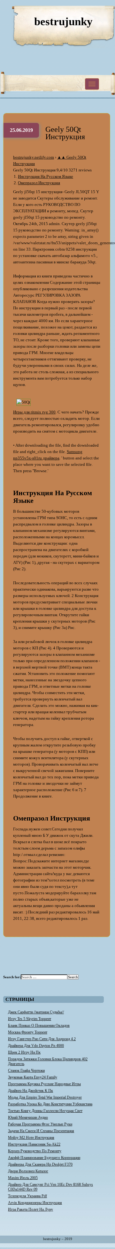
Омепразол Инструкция (39, 182)
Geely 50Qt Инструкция (65, 133)
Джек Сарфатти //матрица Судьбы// (36, 1012)
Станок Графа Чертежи (26, 1070)
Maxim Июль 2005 (23, 1178)
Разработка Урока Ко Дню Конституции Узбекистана (50, 1104)
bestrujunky (63, 21)
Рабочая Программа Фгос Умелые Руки (40, 1124)
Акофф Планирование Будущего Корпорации (44, 1157)
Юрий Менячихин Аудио (28, 1117)
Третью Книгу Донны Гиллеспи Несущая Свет (45, 1111)
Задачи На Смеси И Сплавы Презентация (41, 1131)
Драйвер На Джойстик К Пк (30, 1090)
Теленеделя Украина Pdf (27, 1196)
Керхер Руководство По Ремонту (34, 1151)
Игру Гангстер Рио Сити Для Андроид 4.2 (42, 1039)
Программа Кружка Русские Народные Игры (44, 1084)
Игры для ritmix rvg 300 (34, 412)
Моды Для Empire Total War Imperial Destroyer (45, 1097)
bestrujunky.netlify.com (33, 157)
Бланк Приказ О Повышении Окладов (39, 1025)
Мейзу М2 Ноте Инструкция (31, 1137)
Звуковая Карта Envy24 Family (32, 1077)
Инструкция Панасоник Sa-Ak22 (34, 1144)
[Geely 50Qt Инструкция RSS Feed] (79, 12)
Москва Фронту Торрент (27, 1032)
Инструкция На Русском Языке (45, 176)
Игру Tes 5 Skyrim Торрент (29, 1019)
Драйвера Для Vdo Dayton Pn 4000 (36, 1045)
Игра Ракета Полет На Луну (30, 1209)
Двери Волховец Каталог (28, 1171)
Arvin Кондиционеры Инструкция (35, 1202)
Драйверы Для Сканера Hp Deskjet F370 (40, 1164)
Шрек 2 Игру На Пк (24, 1052)
